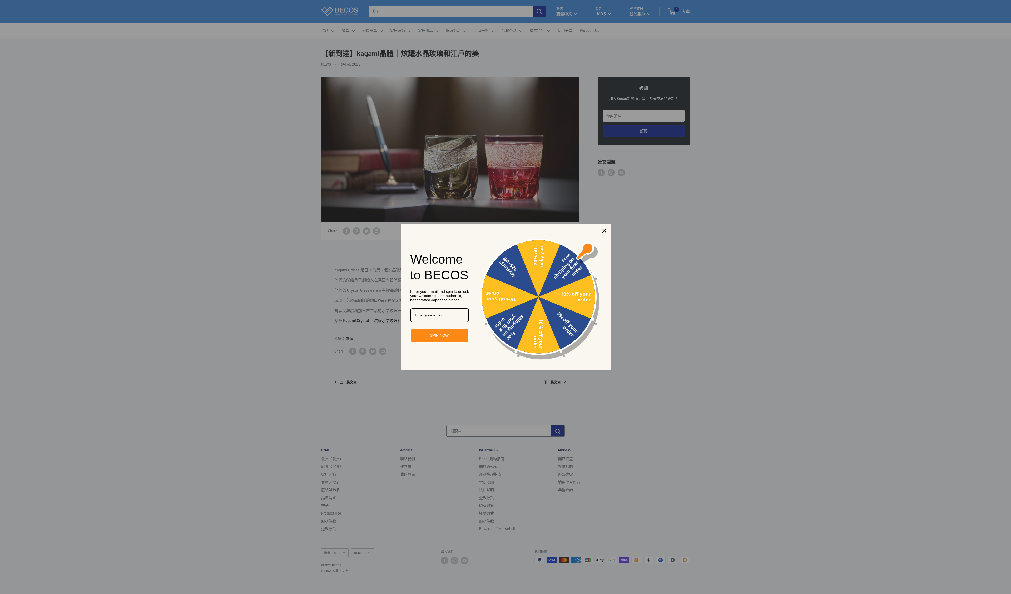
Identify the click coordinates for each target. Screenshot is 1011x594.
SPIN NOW (439, 335)
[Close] (604, 230)
